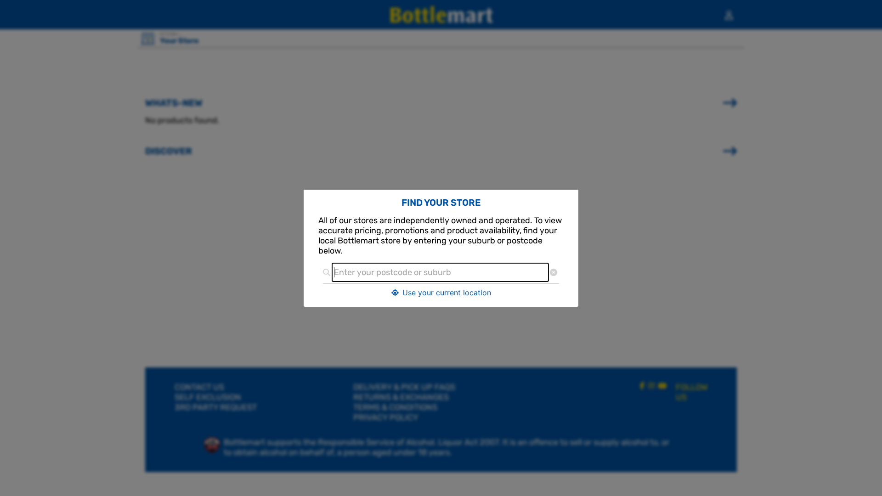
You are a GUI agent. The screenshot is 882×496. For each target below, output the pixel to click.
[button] (441, 292)
